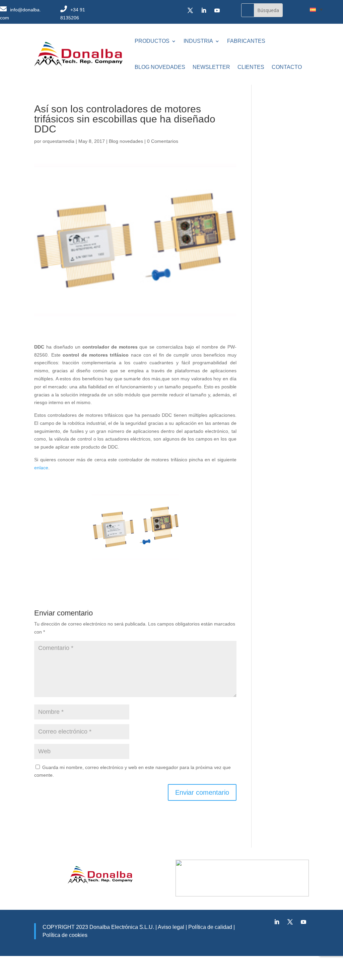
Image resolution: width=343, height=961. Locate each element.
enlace (41, 467)
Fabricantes (246, 41)
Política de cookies (65, 935)
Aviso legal (171, 927)
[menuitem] (316, 9)
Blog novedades (160, 67)
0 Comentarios (162, 141)
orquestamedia (58, 141)
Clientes (250, 67)
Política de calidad (209, 927)
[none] (316, 9)
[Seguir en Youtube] (217, 10)
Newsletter (211, 67)
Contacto (287, 67)
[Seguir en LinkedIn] (203, 10)
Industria (198, 41)
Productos (152, 41)
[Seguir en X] (190, 10)
